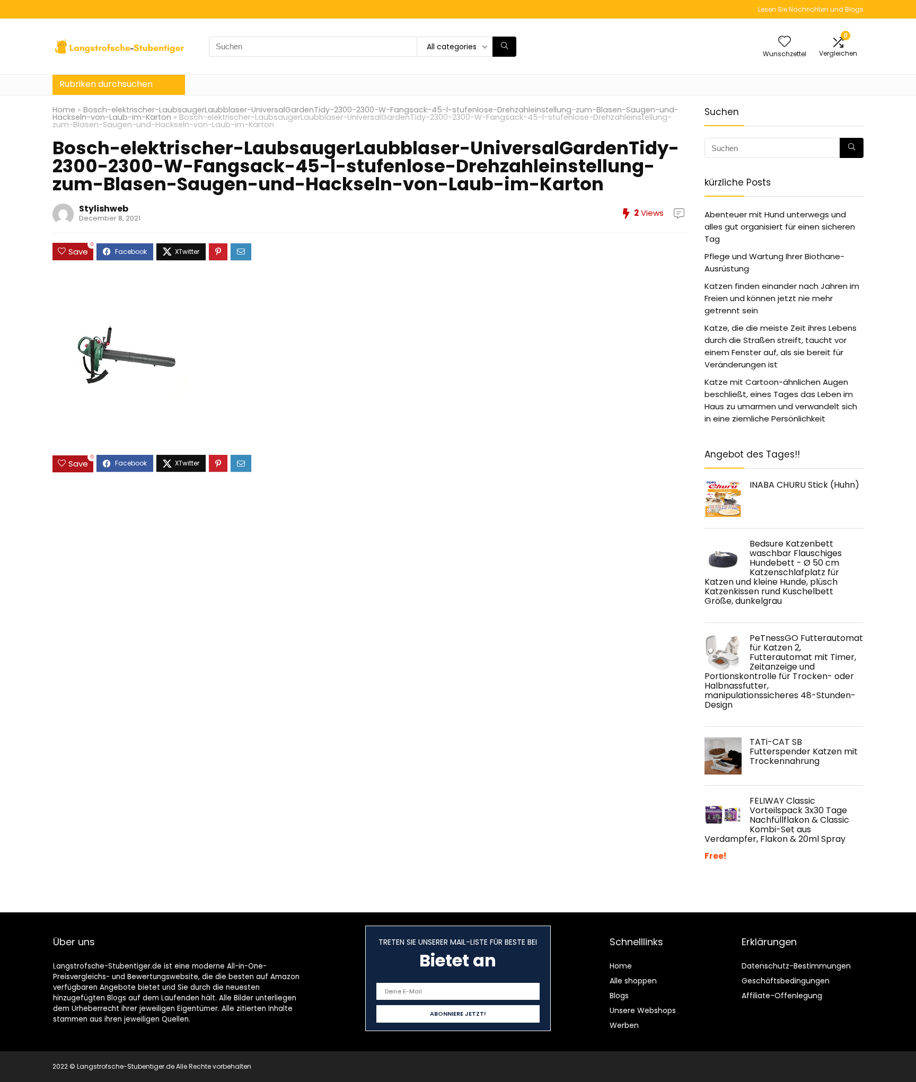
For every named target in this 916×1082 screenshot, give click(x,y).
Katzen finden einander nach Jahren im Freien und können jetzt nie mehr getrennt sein (781, 298)
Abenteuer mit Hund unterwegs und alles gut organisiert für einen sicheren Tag (779, 226)
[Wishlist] (784, 42)
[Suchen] (504, 47)
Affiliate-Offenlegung (782, 995)
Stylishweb (103, 209)
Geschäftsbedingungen (786, 980)
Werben (624, 1025)
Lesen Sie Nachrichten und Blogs (811, 9)
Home (63, 109)
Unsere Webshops (643, 1010)
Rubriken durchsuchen (106, 84)
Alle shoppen (633, 980)
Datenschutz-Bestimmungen (796, 966)
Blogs (619, 995)
